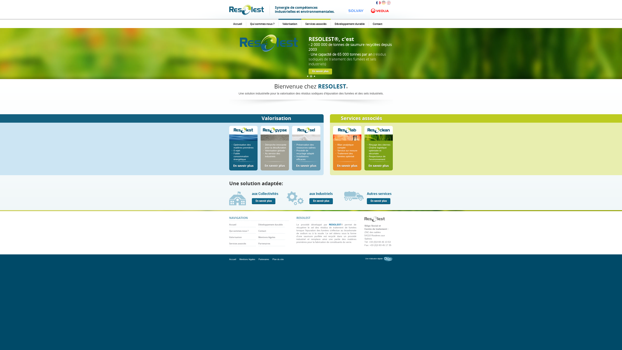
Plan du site (278, 259)
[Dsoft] (388, 258)
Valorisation (289, 23)
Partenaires (264, 243)
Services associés (316, 23)
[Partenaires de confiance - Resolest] (269, 43)
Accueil (237, 23)
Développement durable (350, 23)
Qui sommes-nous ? (262, 23)
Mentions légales (266, 237)
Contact (377, 23)
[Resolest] (246, 9)
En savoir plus (320, 56)
